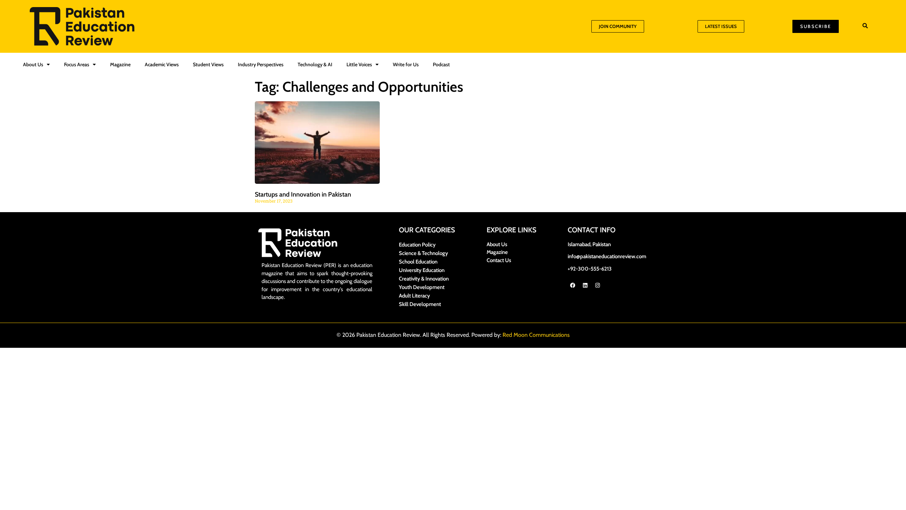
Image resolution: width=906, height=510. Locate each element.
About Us (33, 64)
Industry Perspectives (260, 64)
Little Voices (359, 64)
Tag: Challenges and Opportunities (359, 86)
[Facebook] (573, 285)
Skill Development (420, 304)
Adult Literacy (414, 296)
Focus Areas (76, 64)
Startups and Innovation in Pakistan (303, 194)
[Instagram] (597, 285)
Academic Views (162, 64)
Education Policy (417, 245)
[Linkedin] (585, 285)
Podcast (441, 64)
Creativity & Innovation (424, 279)
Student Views (208, 64)
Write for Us (406, 64)
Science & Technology (423, 253)
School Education (418, 262)
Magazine (120, 64)
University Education (422, 270)
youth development (422, 287)
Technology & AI (315, 64)
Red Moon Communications (536, 335)
